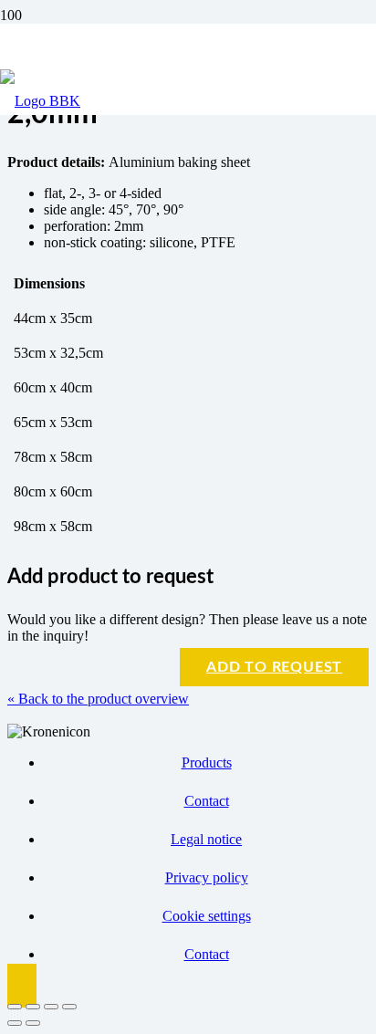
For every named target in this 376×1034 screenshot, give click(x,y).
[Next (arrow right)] (33, 1023)
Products (207, 762)
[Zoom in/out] (14, 1006)
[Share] (51, 1006)
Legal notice (206, 839)
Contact (206, 801)
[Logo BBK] (40, 101)
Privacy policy (206, 877)
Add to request (274, 667)
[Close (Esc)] (69, 1006)
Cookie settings (206, 916)
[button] (22, 986)
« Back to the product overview (98, 698)
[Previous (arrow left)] (14, 1023)
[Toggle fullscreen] (33, 1006)
